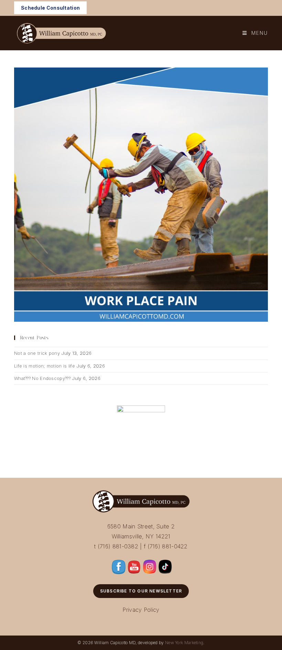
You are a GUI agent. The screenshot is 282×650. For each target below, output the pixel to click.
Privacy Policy (140, 609)
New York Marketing (184, 642)
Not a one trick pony (37, 353)
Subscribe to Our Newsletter (141, 591)
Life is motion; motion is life (44, 366)
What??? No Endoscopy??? (42, 378)
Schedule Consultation (50, 8)
